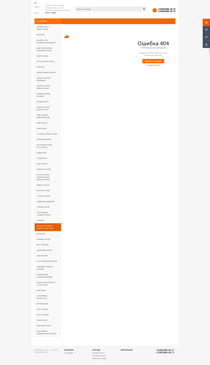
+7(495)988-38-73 (166, 11)
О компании (68, 353)
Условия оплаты (98, 353)
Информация (127, 350)
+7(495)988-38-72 (166, 9)
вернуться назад (155, 65)
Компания (69, 350)
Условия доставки (99, 355)
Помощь (96, 350)
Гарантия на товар (99, 358)
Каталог (43, 21)
